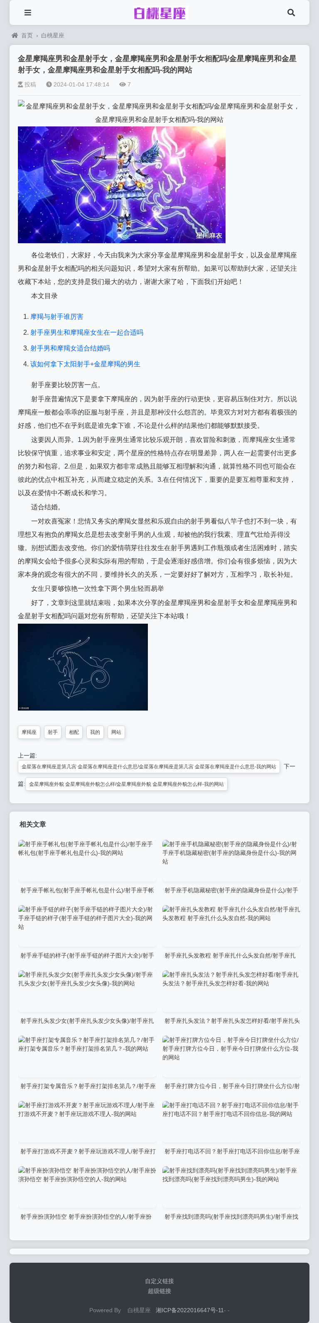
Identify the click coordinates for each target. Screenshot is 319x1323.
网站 (116, 732)
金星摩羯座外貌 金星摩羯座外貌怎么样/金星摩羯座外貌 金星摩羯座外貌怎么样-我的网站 (126, 784)
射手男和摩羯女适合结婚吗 (70, 348)
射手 (53, 732)
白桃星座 (52, 35)
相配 (74, 732)
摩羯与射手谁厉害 (56, 316)
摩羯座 (29, 732)
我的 (95, 732)
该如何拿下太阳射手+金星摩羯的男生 (85, 364)
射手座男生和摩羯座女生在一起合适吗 (86, 332)
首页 (27, 35)
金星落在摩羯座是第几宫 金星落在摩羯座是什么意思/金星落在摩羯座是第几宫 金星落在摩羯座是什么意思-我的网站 (149, 767)
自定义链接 (159, 1281)
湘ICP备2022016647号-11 (190, 1310)
